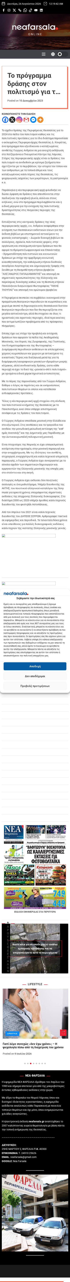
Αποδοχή (35, 666)
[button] (7, 1030)
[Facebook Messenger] (33, 120)
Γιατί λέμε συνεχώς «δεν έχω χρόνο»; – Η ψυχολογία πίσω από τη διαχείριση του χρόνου (32, 1045)
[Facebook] (5, 120)
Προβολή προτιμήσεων (35, 686)
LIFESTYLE (11, 1034)
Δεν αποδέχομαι (35, 676)
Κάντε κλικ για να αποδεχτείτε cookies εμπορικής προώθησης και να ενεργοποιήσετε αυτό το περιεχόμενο (35, 948)
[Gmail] (26, 120)
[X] (12, 120)
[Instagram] (19, 120)
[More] (40, 120)
